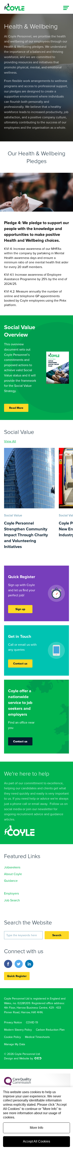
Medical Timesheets (37, 1037)
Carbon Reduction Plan (50, 1030)
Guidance (11, 880)
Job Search (12, 900)
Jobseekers (12, 867)
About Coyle (13, 874)
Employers (11, 893)
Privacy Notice (13, 1022)
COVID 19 (32, 1022)
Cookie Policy (12, 1037)
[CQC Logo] (17, 1084)
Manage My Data (14, 1044)
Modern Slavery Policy (18, 1030)
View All (10, 441)
